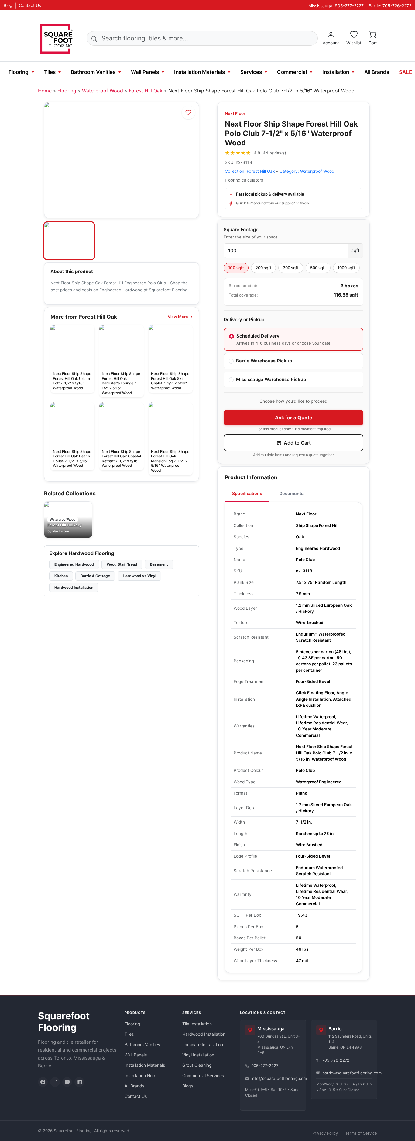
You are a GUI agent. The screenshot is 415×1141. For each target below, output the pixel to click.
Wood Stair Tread (122, 564)
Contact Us (30, 5)
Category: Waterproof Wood (307, 171)
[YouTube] (67, 1082)
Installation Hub (140, 1075)
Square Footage (241, 229)
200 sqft (263, 267)
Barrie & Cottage (95, 576)
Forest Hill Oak (146, 91)
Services (251, 72)
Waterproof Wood (102, 91)
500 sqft (318, 267)
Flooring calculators (244, 180)
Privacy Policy (325, 1133)
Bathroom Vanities (93, 72)
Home (45, 91)
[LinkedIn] (79, 1082)
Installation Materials (199, 72)
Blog (8, 5)
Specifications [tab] (247, 493)
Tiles (50, 72)
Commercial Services (203, 1075)
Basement (159, 564)
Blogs (187, 1085)
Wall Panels (145, 72)
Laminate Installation (202, 1044)
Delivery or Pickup (244, 319)
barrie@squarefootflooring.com (347, 1072)
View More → (180, 316)
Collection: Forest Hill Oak (250, 171)
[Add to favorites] (188, 112)
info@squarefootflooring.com (276, 1078)
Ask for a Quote (293, 417)
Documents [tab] (291, 493)
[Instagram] (55, 1082)
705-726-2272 (335, 1060)
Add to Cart (297, 443)
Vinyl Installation (198, 1054)
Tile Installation (197, 1023)
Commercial (292, 72)
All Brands (376, 72)
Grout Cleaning (197, 1065)
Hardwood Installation (73, 587)
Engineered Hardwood (74, 564)
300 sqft (291, 267)
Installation (335, 72)
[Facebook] (43, 1082)
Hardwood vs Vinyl (139, 576)
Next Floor (235, 113)
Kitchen (61, 576)
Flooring (19, 72)
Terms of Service (361, 1133)
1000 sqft (346, 267)
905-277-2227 (264, 1065)
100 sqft (236, 267)
